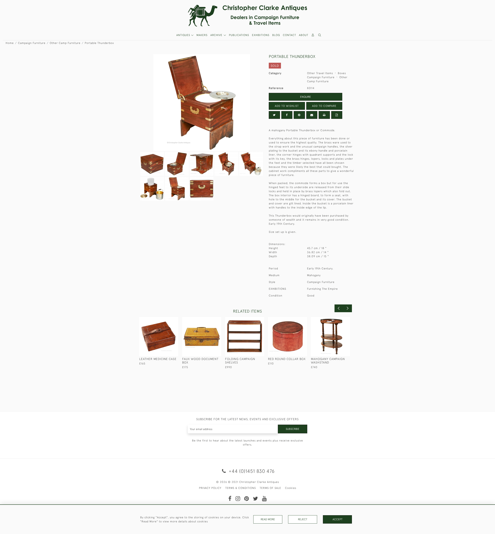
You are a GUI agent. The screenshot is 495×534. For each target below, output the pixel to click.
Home (10, 43)
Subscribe (292, 428)
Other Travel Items (320, 73)
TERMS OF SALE (270, 487)
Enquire (305, 96)
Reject (302, 519)
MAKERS (201, 35)
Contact (289, 35)
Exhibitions (260, 35)
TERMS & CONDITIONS (240, 487)
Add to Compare (324, 105)
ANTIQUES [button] (183, 35)
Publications (239, 35)
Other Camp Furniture (65, 43)
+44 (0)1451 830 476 (251, 471)
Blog (276, 35)
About (303, 35)
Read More (268, 519)
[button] (320, 35)
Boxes (342, 73)
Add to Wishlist (287, 105)
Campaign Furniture (31, 43)
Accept (337, 519)
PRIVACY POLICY (210, 487)
